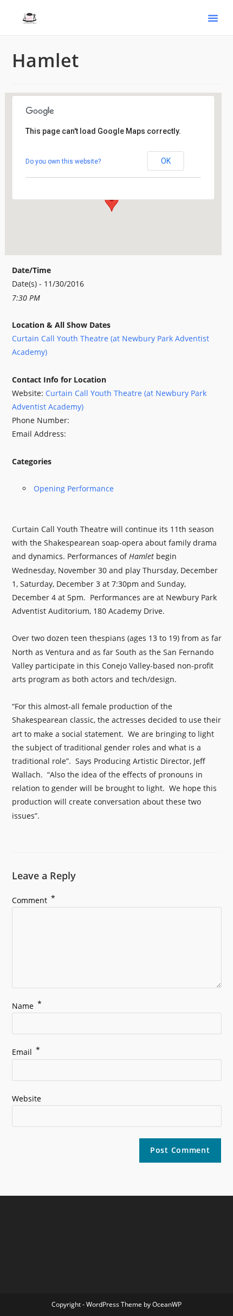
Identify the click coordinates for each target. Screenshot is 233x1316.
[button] (213, 18)
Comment (33, 900)
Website (26, 1098)
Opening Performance (74, 488)
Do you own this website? (63, 161)
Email (26, 1052)
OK (166, 161)
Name (27, 1006)
